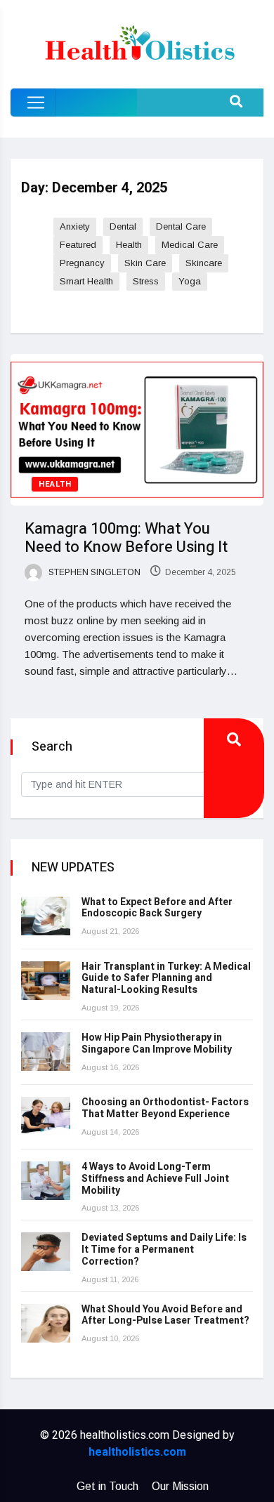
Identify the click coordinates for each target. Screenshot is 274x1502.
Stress (146, 281)
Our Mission (180, 1486)
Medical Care (190, 244)
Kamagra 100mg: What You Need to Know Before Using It (126, 538)
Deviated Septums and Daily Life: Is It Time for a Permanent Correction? (164, 1249)
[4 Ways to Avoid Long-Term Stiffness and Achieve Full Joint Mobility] (45, 1180)
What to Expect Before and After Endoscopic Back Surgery (157, 908)
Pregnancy (82, 263)
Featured (78, 244)
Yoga (189, 281)
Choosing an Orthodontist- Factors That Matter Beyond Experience (165, 1108)
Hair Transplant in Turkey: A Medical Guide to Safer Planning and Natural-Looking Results (166, 978)
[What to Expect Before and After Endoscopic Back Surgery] (45, 916)
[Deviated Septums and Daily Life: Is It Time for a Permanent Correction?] (45, 1251)
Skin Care (145, 263)
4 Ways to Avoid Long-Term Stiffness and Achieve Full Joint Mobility (155, 1178)
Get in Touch (107, 1486)
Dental (123, 226)
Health (129, 244)
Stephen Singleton (93, 572)
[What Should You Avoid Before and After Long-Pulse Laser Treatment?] (45, 1323)
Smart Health (86, 281)
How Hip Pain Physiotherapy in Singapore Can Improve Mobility (156, 1043)
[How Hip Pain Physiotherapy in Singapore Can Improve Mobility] (45, 1051)
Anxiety (75, 226)
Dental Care (181, 226)
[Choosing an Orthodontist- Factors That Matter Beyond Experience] (45, 1116)
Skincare (203, 263)
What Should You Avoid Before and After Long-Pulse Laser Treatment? (165, 1315)
